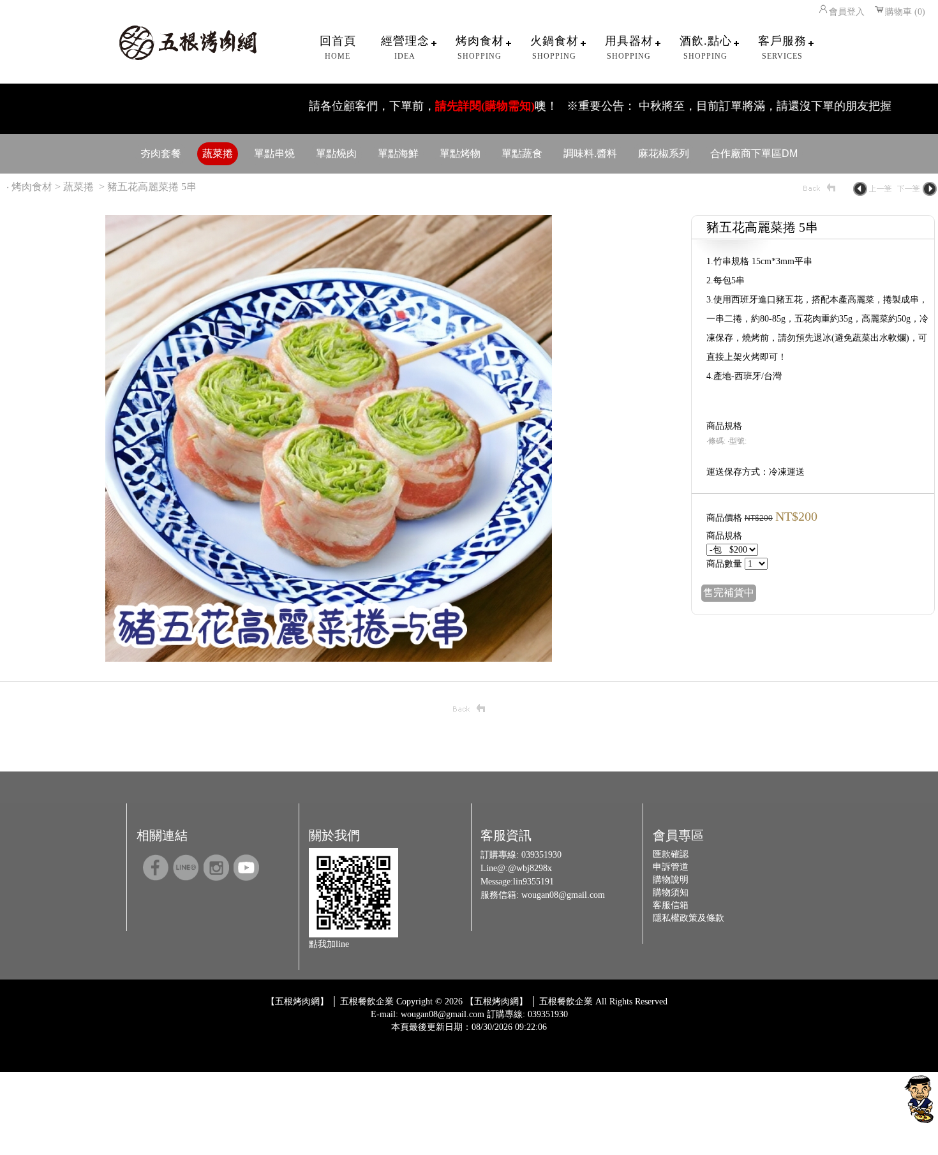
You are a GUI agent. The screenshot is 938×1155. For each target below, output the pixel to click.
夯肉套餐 (160, 153)
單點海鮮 (398, 153)
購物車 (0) (905, 12)
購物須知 (671, 892)
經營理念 (405, 47)
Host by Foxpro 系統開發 (519, 1036)
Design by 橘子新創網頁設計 (426, 1036)
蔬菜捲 (217, 153)
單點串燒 (274, 153)
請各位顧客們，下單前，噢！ (396, 106)
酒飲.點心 (706, 47)
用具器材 (629, 47)
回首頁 (338, 47)
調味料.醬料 (590, 153)
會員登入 (847, 12)
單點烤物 (460, 153)
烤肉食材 (480, 47)
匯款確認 (671, 854)
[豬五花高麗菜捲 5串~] (328, 658)
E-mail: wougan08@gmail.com (427, 1014)
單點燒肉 (336, 153)
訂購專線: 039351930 (527, 1014)
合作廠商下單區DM (754, 153)
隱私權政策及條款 (688, 918)
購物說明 (671, 879)
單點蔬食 (522, 153)
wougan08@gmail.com (563, 895)
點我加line (329, 944)
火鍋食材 (554, 47)
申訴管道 (671, 867)
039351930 (541, 855)
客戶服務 (782, 47)
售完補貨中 (728, 592)
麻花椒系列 (663, 153)
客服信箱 (671, 905)
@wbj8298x (530, 868)
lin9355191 (533, 881)
